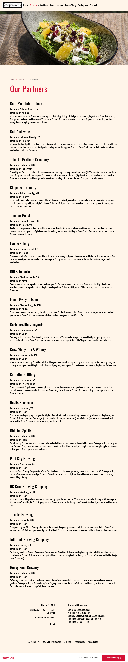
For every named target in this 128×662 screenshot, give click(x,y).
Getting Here (83, 5)
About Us (33, 5)
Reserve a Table (112, 657)
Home (25, 5)
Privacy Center (79, 642)
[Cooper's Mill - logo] (14, 5)
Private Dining (70, 5)
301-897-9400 (94, 657)
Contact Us (94, 5)
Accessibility (93, 642)
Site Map (67, 642)
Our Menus (44, 5)
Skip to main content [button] (9, 2)
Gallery (60, 5)
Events (52, 5)
